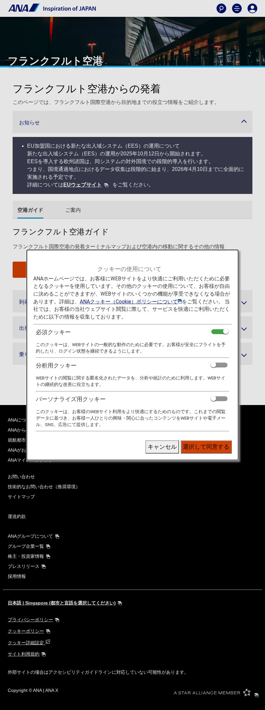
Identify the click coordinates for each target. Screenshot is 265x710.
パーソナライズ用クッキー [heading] (71, 399)
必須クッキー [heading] (53, 332)
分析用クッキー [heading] (56, 365)
